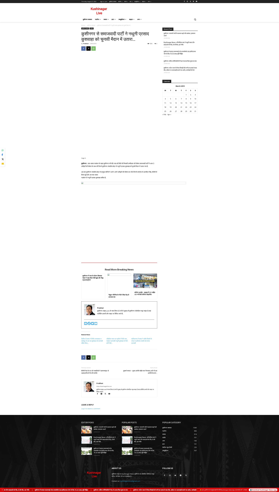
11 (165, 103)
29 (186, 111)
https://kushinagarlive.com (104, 386)
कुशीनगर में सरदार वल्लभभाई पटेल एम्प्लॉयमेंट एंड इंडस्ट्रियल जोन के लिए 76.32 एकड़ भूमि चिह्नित (180, 53)
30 (190, 111)
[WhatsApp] (93, 48)
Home (83, 25)
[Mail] (175, 475)
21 (181, 107)
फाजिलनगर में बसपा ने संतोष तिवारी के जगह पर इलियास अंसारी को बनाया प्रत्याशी (141, 341)
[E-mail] (85, 324)
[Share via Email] (2, 164)
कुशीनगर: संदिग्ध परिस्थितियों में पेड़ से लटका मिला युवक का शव (180, 61)
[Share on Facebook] (2, 155)
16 (190, 103)
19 (170, 107)
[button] (195, 19)
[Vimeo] (193, 1)
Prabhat (85, 43)
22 (186, 107)
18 (165, 107)
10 (195, 99)
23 (190, 107)
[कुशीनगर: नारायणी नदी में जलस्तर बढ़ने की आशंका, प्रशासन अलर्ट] (86, 429)
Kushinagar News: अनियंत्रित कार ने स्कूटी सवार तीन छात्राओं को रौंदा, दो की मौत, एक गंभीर (179, 44)
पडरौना (91, 28)
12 (170, 103)
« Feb (164, 114)
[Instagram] (187, 1)
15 (186, 103)
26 (170, 111)
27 (176, 111)
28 (181, 111)
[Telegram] (102, 394)
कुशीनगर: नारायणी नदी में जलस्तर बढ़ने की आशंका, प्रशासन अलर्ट (179, 34)
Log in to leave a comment (90, 408)
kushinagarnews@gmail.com (130, 481)
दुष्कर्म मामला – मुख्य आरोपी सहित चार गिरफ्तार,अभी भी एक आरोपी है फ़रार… (140, 372)
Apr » (169, 114)
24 (195, 107)
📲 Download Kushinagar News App (263, 490)
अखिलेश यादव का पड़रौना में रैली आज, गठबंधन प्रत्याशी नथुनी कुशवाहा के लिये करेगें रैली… (117, 341)
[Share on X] (2, 159)
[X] (190, 1)
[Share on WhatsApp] (2, 150)
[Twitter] (92, 324)
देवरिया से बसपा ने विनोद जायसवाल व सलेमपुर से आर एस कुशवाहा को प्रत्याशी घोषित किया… (92, 341)
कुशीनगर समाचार (91, 25)
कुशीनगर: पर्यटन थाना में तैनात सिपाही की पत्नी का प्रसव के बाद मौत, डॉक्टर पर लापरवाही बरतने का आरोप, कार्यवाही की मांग (180, 69)
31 (195, 111)
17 (195, 103)
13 (176, 103)
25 (165, 111)
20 (176, 107)
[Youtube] (196, 1)
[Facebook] (184, 1)
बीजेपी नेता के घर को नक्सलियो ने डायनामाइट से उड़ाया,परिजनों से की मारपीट (95, 372)
